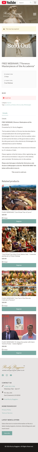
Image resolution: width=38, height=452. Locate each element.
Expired (9, 102)
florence (19, 105)
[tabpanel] (19, 145)
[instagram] (7, 375)
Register (19, 221)
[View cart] (35, 2)
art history (13, 105)
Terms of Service (7, 413)
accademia (8, 105)
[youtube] (11, 375)
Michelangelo (27, 105)
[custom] (3, 375)
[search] (30, 2)
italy (22, 105)
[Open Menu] (34, 14)
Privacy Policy (6, 410)
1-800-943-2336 (9, 386)
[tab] (5, 113)
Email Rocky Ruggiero (11, 399)
